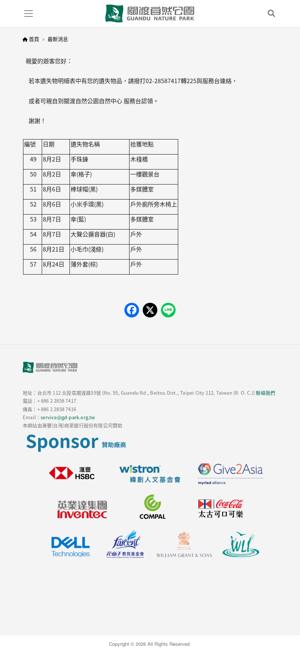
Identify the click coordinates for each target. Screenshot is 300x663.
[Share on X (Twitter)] (150, 310)
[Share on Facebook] (131, 310)
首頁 (34, 38)
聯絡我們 (265, 392)
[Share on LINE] (168, 310)
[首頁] (150, 13)
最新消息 (58, 38)
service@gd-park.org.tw (68, 417)
